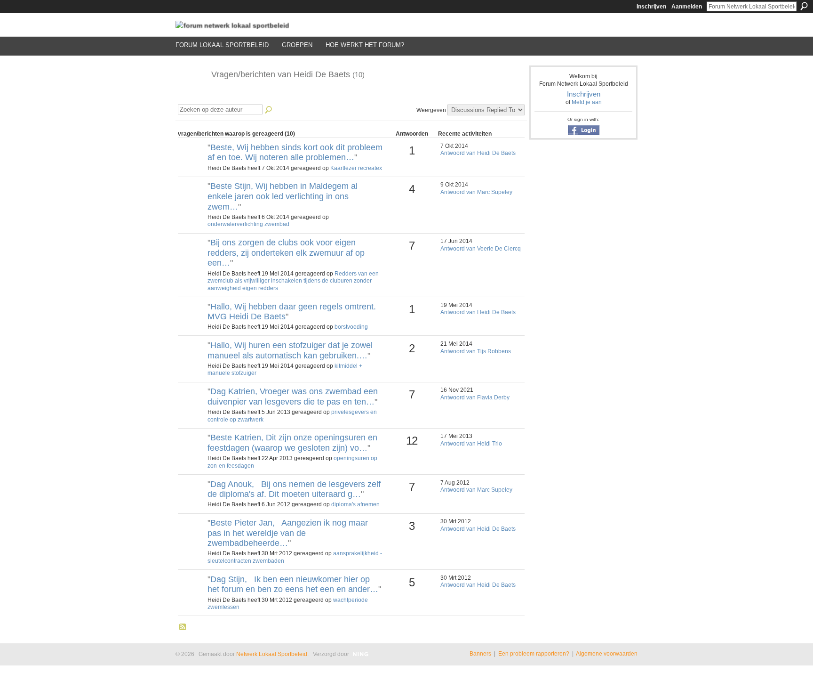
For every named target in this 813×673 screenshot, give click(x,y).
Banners (480, 653)
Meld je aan (587, 102)
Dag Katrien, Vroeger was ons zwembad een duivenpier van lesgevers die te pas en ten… (292, 396)
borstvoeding (351, 327)
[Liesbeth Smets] (191, 322)
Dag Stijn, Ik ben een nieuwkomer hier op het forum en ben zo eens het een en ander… (292, 584)
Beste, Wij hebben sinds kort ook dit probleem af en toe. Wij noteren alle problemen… (295, 152)
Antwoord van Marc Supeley (476, 192)
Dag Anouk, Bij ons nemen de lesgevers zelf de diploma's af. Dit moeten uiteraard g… (294, 489)
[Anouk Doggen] (191, 500)
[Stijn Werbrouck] (191, 595)
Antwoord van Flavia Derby (475, 397)
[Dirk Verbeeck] (191, 258)
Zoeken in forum (269, 110)
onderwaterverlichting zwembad (248, 224)
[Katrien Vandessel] (191, 453)
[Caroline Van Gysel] (191, 538)
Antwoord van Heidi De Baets (478, 153)
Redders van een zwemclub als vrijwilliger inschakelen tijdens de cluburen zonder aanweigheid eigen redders (293, 281)
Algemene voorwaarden (607, 653)
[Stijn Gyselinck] (191, 163)
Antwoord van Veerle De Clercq (480, 248)
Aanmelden (686, 6)
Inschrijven (651, 6)
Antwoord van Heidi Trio (471, 443)
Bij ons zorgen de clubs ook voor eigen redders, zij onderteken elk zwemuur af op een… (286, 253)
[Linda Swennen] (191, 407)
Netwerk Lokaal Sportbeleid (271, 654)
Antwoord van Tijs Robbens (475, 351)
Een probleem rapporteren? (533, 653)
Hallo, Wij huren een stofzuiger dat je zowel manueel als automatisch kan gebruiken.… (290, 350)
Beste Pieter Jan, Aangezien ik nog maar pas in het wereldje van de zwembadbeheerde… (287, 533)
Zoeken (804, 6)
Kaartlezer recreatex (356, 168)
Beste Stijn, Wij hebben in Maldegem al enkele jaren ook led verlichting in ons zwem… (282, 196)
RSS (183, 627)
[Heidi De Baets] (190, 95)
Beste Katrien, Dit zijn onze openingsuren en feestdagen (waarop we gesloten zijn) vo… (292, 443)
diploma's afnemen (355, 504)
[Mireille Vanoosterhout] (191, 361)
